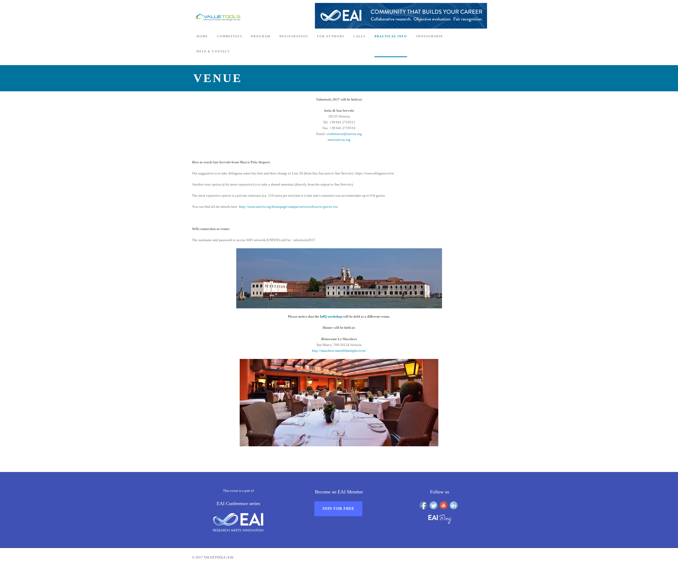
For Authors (330, 36)
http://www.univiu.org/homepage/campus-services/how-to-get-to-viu (288, 207)
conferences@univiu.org (344, 134)
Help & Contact (213, 51)
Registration (293, 36)
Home (202, 36)
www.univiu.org (339, 140)
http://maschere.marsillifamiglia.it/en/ (339, 351)
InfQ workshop (331, 316)
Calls (359, 36)
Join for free (338, 509)
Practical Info (390, 36)
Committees (229, 36)
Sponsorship (429, 36)
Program (260, 36)
